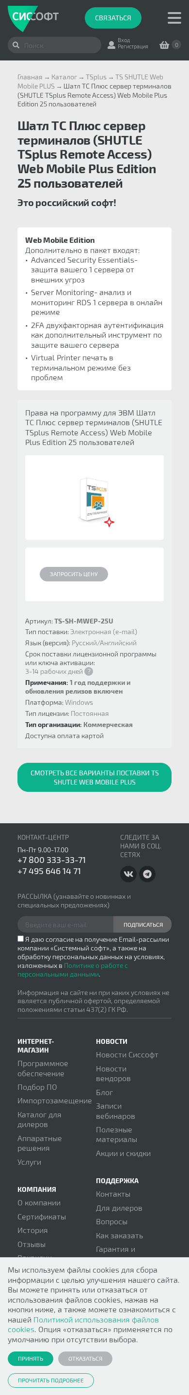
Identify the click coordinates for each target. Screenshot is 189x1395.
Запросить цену (74, 573)
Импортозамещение (54, 1100)
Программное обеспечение (42, 1067)
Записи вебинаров (115, 1110)
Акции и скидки (123, 1153)
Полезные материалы (116, 1134)
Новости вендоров (113, 1073)
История (32, 1229)
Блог (104, 1092)
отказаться (85, 1358)
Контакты (113, 1193)
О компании (39, 1202)
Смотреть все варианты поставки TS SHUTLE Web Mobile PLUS (95, 777)
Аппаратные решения (39, 1142)
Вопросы (111, 1221)
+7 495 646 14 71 (49, 870)
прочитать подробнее (51, 1380)
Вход (124, 40)
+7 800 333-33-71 (51, 859)
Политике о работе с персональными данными (72, 969)
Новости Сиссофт (127, 1054)
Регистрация (133, 46)
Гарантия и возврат (115, 1253)
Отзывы (31, 1243)
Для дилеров (119, 1207)
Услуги (29, 1161)
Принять (30, 1358)
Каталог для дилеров (39, 1119)
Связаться (113, 18)
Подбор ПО (37, 1086)
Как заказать (119, 1235)
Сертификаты (41, 1216)
